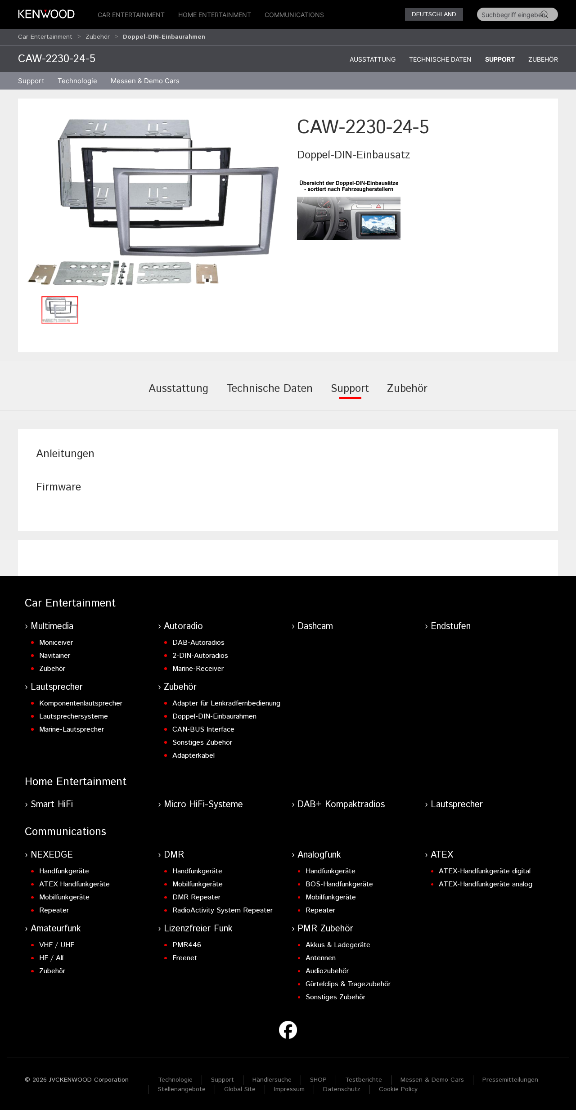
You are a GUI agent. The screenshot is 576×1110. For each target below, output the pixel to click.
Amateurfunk (56, 928)
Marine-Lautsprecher (71, 729)
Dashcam (315, 626)
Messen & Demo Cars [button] (145, 80)
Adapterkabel (193, 755)
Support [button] (31, 80)
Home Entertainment (214, 14)
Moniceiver (56, 643)
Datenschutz (341, 1089)
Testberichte (363, 1079)
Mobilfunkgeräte (64, 897)
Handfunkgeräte (64, 871)
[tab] (178, 395)
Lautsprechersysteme (73, 716)
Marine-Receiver (198, 669)
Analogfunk (319, 855)
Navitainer (54, 656)
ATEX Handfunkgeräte (74, 884)
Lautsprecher (57, 687)
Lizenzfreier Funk (198, 928)
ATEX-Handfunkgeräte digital (485, 871)
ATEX (442, 855)
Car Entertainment (131, 14)
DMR (174, 855)
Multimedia (52, 626)
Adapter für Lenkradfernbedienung (226, 703)
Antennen (321, 958)
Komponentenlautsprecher (80, 703)
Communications (294, 14)
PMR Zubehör (325, 928)
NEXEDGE (52, 855)
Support (500, 59)
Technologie (175, 1079)
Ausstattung (373, 59)
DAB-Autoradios (198, 643)
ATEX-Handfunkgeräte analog (485, 884)
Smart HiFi (52, 804)
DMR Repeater (196, 897)
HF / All (51, 958)
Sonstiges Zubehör (202, 742)
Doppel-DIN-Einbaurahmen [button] (164, 36)
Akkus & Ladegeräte (338, 945)
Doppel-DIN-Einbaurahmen (214, 716)
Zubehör (98, 36)
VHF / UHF (56, 945)
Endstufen (451, 626)
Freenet (184, 958)
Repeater (54, 910)
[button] (153, 203)
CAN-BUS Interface (203, 729)
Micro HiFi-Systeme (203, 804)
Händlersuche (272, 1079)
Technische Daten (440, 59)
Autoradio (183, 626)
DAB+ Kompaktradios (341, 804)
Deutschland (434, 14)
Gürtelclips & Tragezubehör (348, 984)
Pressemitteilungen (510, 1079)
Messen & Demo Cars (432, 1079)
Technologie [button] (77, 80)
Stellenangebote (182, 1089)
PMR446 (186, 945)
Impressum (289, 1089)
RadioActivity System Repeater (222, 910)
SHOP (318, 1079)
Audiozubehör (327, 971)
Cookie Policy (398, 1089)
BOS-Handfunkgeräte (339, 884)
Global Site (240, 1089)
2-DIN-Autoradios (200, 656)
